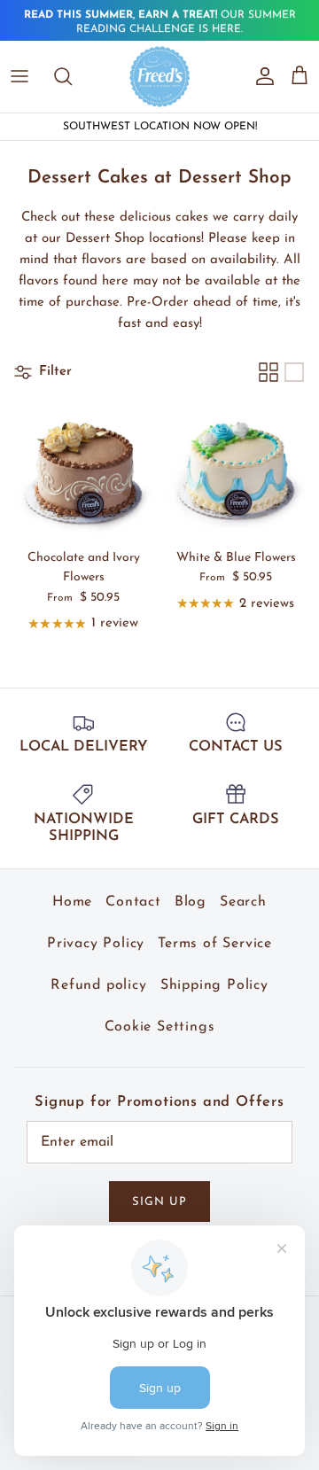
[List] (294, 372)
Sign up (159, 1202)
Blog (190, 902)
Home (72, 902)
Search (243, 902)
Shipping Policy (214, 985)
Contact (133, 902)
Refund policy (98, 985)
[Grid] (268, 372)
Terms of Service (215, 944)
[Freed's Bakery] (160, 76)
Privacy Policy (95, 944)
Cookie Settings (160, 1027)
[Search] (71, 76)
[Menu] (19, 76)
